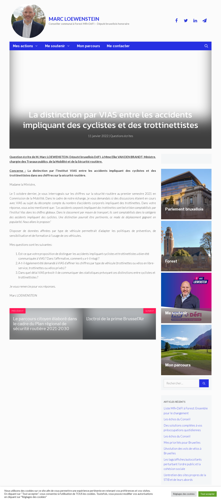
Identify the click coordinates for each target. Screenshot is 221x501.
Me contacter (118, 46)
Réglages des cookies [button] (184, 494)
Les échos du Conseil (177, 419)
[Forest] (186, 269)
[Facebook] (176, 21)
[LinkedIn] (195, 21)
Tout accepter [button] (207, 494)
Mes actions (23, 46)
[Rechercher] (204, 383)
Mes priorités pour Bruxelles (182, 442)
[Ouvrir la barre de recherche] (206, 46)
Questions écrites (121, 136)
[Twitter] (186, 21)
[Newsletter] (204, 21)
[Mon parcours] (186, 373)
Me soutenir (55, 46)
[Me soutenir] (186, 321)
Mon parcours (88, 46)
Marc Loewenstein (74, 19)
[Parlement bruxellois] (186, 217)
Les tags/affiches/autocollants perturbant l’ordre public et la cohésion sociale (183, 464)
